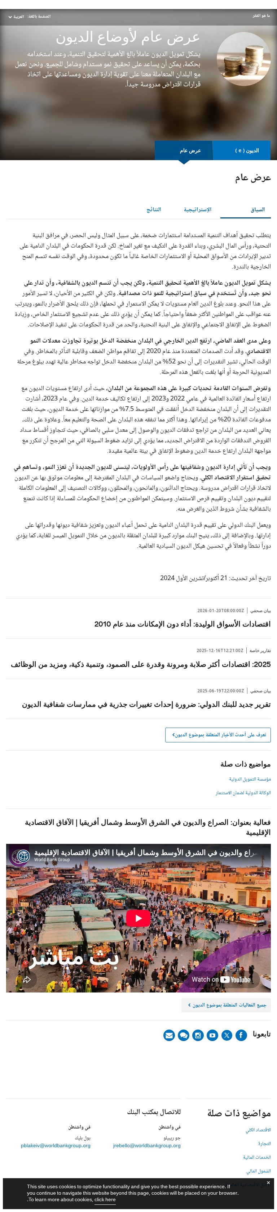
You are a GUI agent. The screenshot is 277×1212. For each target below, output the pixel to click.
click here (105, 1200)
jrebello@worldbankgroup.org (147, 1146)
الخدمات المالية (257, 1158)
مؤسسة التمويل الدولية (250, 779)
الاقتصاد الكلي (258, 1130)
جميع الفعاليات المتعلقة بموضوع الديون (227, 1006)
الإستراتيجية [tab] (198, 210)
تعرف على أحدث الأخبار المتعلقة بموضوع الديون (220, 735)
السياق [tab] (258, 210)
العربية (18, 17)
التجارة (264, 1144)
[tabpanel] (138, 410)
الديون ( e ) (247, 150)
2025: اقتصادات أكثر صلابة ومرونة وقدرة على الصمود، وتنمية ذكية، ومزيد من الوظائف (141, 665)
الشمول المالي (258, 1171)
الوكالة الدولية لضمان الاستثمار (243, 793)
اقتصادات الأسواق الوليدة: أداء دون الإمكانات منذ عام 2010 (182, 624)
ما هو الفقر (261, 16)
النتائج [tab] (153, 210)
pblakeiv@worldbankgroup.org (56, 1146)
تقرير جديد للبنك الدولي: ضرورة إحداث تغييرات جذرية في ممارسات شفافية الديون (146, 705)
